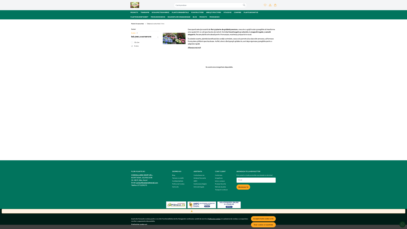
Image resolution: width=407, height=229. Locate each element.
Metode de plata (220, 187)
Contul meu (218, 175)
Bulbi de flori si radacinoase (179, 17)
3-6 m (133, 33)
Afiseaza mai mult (194, 47)
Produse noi (215, 17)
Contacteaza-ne (199, 175)
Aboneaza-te (243, 187)
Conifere (237, 12)
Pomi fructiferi (197, 12)
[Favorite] (265, 5)
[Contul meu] (270, 5)
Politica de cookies (214, 219)
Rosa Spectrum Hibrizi (160, 12)
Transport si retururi (221, 190)
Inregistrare (219, 178)
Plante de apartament (139, 17)
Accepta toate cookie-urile (263, 219)
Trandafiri (145, 12)
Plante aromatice (251, 12)
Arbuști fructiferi (213, 12)
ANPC (195, 181)
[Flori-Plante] (143, 5)
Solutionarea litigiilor (200, 184)
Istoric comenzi (220, 181)
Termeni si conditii (178, 178)
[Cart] (275, 5)
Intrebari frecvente (200, 178)
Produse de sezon (158, 17)
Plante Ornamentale (180, 12)
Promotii (134, 12)
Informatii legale (199, 187)
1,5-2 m (136, 42)
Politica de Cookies (178, 184)
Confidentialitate (177, 181)
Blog (195, 17)
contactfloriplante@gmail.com (147, 183)
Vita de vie (227, 12)
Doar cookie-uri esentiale (263, 225)
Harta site (175, 187)
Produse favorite (220, 184)
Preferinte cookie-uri (139, 224)
